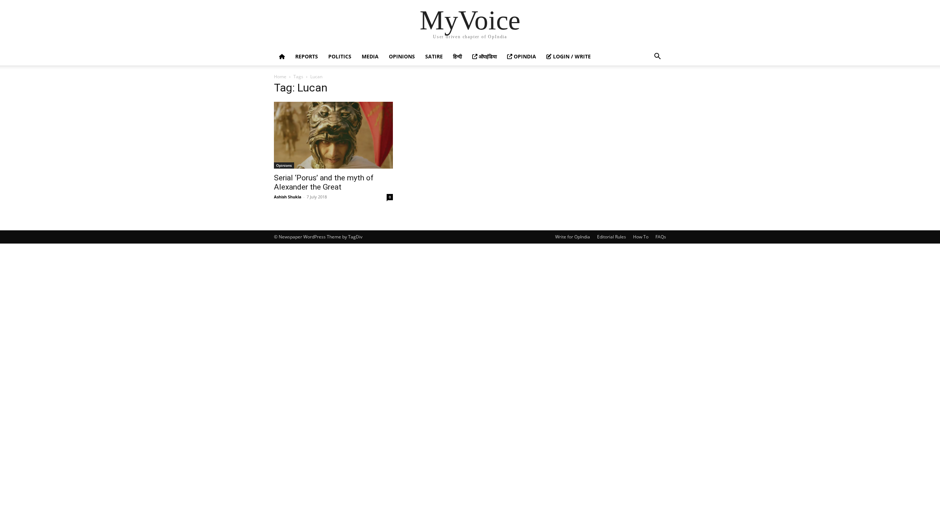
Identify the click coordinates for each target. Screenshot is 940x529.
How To (640, 237)
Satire (434, 56)
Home (280, 76)
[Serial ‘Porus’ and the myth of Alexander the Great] (333, 135)
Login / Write (571, 56)
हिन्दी (457, 56)
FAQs (660, 237)
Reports (306, 56)
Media (370, 56)
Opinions (402, 56)
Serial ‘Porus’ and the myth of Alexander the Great (323, 182)
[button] (657, 57)
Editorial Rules (611, 237)
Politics (339, 56)
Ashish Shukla (287, 196)
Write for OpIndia (572, 237)
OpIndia (524, 56)
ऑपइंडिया (487, 56)
